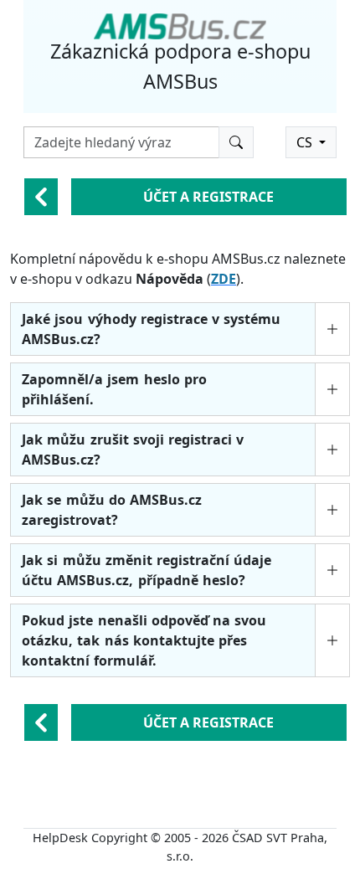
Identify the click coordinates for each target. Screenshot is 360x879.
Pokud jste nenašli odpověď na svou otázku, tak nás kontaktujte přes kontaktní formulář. (144, 640)
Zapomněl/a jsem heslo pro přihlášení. (114, 389)
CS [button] (306, 142)
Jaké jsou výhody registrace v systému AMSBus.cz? (151, 329)
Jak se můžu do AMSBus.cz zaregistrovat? (112, 510)
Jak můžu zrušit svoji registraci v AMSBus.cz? (133, 449)
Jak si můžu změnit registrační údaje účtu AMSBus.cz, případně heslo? (146, 570)
